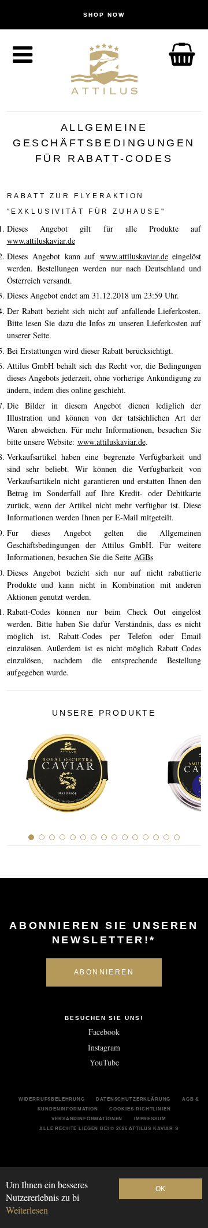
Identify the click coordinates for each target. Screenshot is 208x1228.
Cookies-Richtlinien (139, 1109)
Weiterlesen (27, 1210)
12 (145, 837)
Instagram (104, 1047)
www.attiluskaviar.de (41, 240)
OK (160, 1189)
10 (125, 837)
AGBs (143, 556)
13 (156, 837)
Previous (20, 768)
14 (166, 837)
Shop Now (104, 15)
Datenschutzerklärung (133, 1099)
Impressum (150, 1118)
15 (177, 837)
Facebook (104, 1031)
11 (135, 837)
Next (188, 768)
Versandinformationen (86, 1118)
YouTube (104, 1062)
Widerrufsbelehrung (51, 1099)
